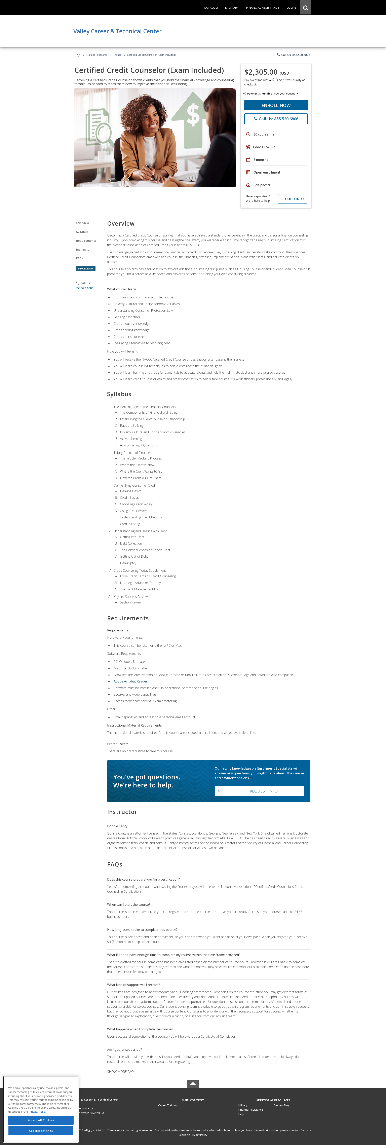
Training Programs (96, 55)
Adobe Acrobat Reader (130, 681)
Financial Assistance (250, 1109)
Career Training (167, 1105)
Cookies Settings (41, 1130)
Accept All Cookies (41, 1120)
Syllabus (82, 232)
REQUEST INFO (292, 199)
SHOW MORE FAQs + (122, 1071)
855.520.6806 (84, 288)
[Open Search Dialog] (305, 7)
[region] (41, 1109)
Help (241, 1114)
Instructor (83, 249)
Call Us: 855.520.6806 (293, 55)
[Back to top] (193, 1099)
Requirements (86, 241)
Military (242, 1105)
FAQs (79, 258)
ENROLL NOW (276, 105)
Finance (117, 55)
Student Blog (281, 1105)
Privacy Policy (199, 1135)
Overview (82, 223)
